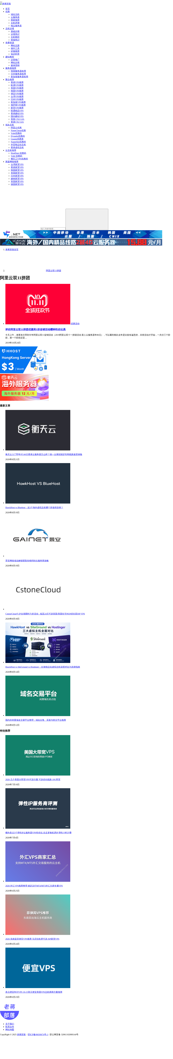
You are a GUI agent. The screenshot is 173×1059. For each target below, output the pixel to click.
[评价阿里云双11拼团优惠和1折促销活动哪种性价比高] (38, 323)
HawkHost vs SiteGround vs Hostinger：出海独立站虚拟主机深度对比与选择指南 (42, 667)
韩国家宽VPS (17, 170)
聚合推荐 (9, 79)
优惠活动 (75, 323)
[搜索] (87, 219)
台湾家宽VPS (17, 164)
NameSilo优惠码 (18, 142)
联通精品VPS (17, 111)
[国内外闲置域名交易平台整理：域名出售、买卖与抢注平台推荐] (37, 715)
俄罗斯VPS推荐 (18, 105)
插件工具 (15, 48)
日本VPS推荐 (17, 99)
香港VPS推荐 (17, 82)
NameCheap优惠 (18, 130)
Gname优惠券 (17, 139)
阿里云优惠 (16, 127)
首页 (7, 9)
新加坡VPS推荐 (18, 102)
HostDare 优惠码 (18, 153)
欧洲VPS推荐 (17, 85)
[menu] (1, 1)
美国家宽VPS (17, 173)
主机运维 (9, 28)
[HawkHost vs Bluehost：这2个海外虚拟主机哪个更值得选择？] (37, 503)
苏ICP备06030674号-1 (38, 1034)
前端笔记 (15, 40)
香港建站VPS (17, 113)
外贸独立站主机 (18, 144)
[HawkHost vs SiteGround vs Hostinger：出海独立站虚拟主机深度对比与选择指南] (37, 662)
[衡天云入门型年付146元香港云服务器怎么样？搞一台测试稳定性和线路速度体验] (37, 450)
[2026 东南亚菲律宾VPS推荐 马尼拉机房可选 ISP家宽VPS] (37, 934)
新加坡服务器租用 (19, 77)
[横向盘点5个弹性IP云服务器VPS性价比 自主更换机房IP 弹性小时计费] (37, 828)
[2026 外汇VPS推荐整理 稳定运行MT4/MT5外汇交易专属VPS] (37, 881)
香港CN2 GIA (17, 122)
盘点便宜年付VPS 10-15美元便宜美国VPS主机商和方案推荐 (33, 992)
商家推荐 (15, 20)
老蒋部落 (21, 1034)
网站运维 (15, 62)
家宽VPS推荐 (17, 108)
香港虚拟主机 (17, 147)
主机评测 (15, 23)
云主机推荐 (10, 150)
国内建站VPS (17, 116)
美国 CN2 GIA (17, 119)
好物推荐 (15, 51)
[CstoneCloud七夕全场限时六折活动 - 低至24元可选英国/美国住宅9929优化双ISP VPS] (37, 609)
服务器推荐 (10, 68)
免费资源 (9, 43)
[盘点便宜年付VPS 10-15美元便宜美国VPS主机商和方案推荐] (37, 987)
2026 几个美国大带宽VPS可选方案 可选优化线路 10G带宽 (32, 779)
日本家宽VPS (17, 176)
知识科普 (15, 54)
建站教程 (9, 57)
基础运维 (15, 31)
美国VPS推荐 (17, 88)
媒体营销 (15, 65)
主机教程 (15, 37)
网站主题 (15, 45)
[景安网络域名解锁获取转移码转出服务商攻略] (37, 556)
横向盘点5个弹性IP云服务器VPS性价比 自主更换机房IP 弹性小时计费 (38, 833)
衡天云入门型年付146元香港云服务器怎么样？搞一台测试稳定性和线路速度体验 (43, 454)
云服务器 (15, 17)
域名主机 (15, 14)
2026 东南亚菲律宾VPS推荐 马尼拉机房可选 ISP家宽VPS (32, 939)
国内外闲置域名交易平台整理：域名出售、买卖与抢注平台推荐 (35, 720)
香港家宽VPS (17, 167)
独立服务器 (16, 26)
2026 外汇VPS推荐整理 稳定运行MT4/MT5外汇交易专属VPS (34, 886)
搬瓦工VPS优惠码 (19, 159)
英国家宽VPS (17, 181)
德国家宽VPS (17, 184)
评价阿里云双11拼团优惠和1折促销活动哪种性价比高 (35, 329)
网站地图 (9, 1029)
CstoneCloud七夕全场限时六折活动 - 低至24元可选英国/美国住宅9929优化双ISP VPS (45, 614)
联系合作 (9, 1027)
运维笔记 (15, 34)
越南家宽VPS (17, 178)
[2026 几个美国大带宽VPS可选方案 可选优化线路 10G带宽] (37, 775)
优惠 (7, 11)
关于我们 (9, 1024)
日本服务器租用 (18, 74)
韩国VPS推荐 (17, 91)
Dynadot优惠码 (18, 136)
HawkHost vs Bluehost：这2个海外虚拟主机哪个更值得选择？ (34, 507)
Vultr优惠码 (16, 133)
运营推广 (15, 60)
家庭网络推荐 (11, 161)
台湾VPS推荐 (17, 96)
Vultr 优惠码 (16, 156)
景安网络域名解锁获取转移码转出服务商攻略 (27, 561)
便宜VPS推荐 (17, 94)
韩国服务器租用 (18, 71)
